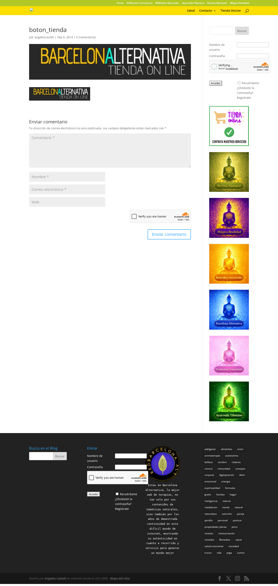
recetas (209, 533)
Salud (191, 10)
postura (237, 520)
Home (120, 3)
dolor (242, 475)
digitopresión (226, 475)
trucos (208, 552)
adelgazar (210, 449)
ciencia (208, 468)
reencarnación (226, 533)
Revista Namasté (217, 3)
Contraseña (217, 56)
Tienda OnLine (231, 10)
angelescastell (44, 37)
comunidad (224, 468)
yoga (229, 552)
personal (223, 520)
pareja (240, 514)
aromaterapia (212, 455)
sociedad (234, 546)
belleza (209, 462)
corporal (209, 475)
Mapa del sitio (120, 578)
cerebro (222, 462)
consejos (240, 468)
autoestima (231, 455)
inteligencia (211, 501)
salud (238, 539)
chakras (236, 462)
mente (226, 507)
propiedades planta (216, 527)
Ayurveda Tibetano (193, 3)
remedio (209, 539)
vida (219, 552)
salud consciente (214, 546)
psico (235, 527)
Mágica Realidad (239, 3)
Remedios (224, 539)
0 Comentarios (86, 37)
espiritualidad (212, 488)
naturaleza (211, 514)
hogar (233, 494)
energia (225, 481)
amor (240, 449)
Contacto (205, 10)
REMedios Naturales (167, 3)
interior (227, 501)
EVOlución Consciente (139, 3)
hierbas (220, 494)
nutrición (227, 514)
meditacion (211, 507)
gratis (208, 494)
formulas (230, 488)
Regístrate (244, 98)
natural (239, 507)
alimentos (226, 449)
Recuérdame (250, 83)
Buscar (242, 31)
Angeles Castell (55, 578)
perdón (209, 520)
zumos (241, 552)
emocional (210, 481)
